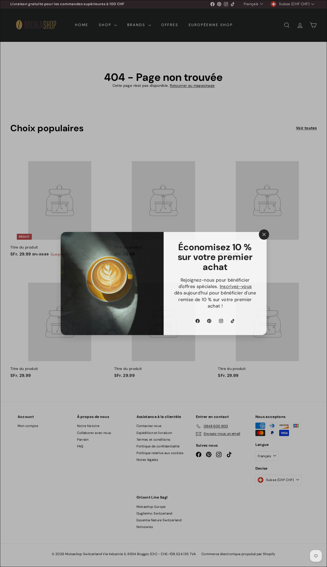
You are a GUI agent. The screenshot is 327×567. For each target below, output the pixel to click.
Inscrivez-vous (236, 286)
